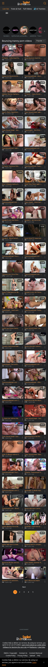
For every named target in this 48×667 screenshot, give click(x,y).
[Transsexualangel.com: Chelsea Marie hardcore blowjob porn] (12, 395)
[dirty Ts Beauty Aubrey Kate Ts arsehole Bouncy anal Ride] (12, 178)
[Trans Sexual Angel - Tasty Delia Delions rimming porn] (12, 124)
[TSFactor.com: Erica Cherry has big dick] (12, 268)
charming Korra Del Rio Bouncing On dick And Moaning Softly (33, 436)
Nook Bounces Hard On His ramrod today (33, 58)
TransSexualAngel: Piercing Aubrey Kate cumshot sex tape (11, 256)
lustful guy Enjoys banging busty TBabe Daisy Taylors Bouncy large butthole (11, 328)
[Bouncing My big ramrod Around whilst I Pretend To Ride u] (12, 557)
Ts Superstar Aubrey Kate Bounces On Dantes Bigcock (10, 418)
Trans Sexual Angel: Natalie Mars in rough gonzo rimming (33, 454)
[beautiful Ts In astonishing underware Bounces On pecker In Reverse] (12, 575)
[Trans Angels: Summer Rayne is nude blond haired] (35, 557)
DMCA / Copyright (10, 653)
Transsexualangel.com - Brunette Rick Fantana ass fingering (33, 364)
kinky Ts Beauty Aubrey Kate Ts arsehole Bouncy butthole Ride (10, 454)
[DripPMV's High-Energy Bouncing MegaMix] (35, 521)
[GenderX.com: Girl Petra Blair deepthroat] (35, 286)
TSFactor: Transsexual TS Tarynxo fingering (33, 472)
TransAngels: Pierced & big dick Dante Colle (10, 364)
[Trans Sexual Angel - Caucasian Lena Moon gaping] (35, 413)
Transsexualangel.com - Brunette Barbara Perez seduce (33, 274)
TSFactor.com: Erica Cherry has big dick (11, 274)
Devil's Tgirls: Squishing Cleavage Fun (10, 112)
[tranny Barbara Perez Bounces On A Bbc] (12, 521)
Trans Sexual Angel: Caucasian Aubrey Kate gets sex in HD (10, 436)
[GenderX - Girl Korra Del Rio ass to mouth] (35, 214)
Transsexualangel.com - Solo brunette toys (10, 382)
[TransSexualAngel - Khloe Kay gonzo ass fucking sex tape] (35, 377)
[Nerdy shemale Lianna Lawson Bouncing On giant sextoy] (35, 341)
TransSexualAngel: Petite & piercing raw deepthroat (33, 310)
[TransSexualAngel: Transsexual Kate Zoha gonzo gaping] (35, 160)
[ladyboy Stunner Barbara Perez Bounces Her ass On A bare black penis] (12, 88)
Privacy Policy (23, 655)
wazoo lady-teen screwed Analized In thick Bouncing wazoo (11, 544)
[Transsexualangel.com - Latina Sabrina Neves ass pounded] (35, 250)
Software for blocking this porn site (15, 647)
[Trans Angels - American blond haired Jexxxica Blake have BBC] (35, 196)
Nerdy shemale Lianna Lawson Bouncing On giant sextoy (33, 346)
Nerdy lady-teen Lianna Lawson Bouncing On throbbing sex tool (33, 508)
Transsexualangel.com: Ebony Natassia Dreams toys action (10, 490)
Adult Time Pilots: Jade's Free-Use (33, 184)
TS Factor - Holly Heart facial (11, 58)
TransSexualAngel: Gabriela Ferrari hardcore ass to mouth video (10, 148)
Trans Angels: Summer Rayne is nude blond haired (33, 562)
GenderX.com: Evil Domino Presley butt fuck (10, 220)
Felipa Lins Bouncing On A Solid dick (10, 76)
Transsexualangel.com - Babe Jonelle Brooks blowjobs (10, 202)
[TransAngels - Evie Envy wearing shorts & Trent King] (35, 124)
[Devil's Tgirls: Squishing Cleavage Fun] (12, 106)
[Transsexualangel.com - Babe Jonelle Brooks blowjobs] (12, 196)
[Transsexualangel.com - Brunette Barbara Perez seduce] (35, 268)
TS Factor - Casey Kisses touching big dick (33, 94)
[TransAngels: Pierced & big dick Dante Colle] (12, 358)
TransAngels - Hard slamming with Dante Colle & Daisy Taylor (11, 310)
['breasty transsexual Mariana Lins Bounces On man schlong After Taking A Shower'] (12, 341)
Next (24, 587)
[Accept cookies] (44, 662)
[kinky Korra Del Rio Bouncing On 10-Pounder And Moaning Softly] (35, 395)
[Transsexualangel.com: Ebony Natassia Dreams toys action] (12, 485)
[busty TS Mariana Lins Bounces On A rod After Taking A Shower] (12, 286)
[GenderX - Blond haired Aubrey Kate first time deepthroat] (12, 232)
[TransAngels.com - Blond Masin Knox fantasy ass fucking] (12, 503)
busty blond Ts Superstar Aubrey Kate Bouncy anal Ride (33, 238)
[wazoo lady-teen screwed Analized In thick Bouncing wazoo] (12, 539)
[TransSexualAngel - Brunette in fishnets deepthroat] (35, 70)
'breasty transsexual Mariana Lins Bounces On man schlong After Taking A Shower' (11, 346)
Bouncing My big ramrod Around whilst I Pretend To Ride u (10, 562)
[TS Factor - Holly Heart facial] (12, 52)
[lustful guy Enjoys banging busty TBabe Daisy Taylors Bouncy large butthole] (12, 323)
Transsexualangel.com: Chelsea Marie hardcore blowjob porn (10, 400)
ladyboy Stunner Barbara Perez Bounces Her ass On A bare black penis (11, 94)
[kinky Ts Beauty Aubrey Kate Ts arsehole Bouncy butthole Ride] (12, 449)
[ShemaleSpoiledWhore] (23, 3)
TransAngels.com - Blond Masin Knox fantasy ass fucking (10, 508)
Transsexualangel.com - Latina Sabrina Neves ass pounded (33, 256)
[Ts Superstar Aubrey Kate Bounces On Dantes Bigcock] (12, 413)
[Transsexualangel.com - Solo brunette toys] (12, 377)
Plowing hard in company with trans (33, 544)
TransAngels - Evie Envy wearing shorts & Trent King (33, 130)
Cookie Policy (11, 655)
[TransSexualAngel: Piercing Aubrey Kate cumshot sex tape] (12, 250)
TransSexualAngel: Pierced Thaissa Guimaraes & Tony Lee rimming (11, 472)
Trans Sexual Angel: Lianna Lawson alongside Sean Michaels (33, 328)
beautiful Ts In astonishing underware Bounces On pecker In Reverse (11, 580)
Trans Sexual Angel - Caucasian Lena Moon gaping (33, 418)
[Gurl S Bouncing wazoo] (35, 575)
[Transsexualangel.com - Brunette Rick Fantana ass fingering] (35, 358)
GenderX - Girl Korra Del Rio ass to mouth (33, 220)
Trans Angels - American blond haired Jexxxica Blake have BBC (33, 202)
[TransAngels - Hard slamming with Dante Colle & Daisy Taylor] (12, 304)
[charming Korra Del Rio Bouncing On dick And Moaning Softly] (35, 431)
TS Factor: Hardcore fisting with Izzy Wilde (10, 166)
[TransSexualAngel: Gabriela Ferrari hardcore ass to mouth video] (12, 142)
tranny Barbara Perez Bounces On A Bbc (10, 526)
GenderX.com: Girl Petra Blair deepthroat (33, 292)
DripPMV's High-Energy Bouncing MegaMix (33, 526)
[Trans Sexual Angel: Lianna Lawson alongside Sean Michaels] (35, 323)
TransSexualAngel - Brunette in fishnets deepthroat (33, 76)
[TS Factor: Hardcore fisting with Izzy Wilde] (12, 160)
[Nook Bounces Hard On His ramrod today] (35, 52)
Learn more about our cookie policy (34, 645)
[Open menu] (3, 3)
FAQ (38, 655)
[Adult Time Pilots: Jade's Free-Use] (35, 178)
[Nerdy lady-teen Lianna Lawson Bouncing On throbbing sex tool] (35, 503)
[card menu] (22, 59)
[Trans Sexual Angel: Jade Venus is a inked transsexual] (35, 106)
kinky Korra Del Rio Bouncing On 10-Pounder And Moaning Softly (33, 400)
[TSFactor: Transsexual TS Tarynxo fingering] (35, 467)
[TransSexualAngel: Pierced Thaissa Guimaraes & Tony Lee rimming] (12, 467)
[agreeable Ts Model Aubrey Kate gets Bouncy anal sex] (35, 485)
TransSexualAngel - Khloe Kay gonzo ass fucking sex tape (33, 382)
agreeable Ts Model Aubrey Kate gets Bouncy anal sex (33, 490)
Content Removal (35, 653)
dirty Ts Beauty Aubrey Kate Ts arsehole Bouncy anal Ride (10, 184)
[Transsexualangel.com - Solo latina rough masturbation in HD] (35, 142)
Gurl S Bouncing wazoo (32, 580)
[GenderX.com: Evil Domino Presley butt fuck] (12, 214)
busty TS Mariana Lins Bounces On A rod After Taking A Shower (10, 292)
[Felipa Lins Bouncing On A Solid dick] (12, 70)
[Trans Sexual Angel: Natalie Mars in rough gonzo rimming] (35, 449)
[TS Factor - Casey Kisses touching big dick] (35, 88)
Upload (32, 655)
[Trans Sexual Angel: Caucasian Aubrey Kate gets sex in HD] (12, 431)
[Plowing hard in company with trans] (35, 539)
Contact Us (23, 653)
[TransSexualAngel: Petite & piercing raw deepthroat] (35, 304)
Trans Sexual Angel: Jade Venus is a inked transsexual (33, 112)
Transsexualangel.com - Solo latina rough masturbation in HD (33, 148)
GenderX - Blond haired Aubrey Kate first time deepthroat (11, 238)
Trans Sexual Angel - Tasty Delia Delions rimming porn (11, 130)
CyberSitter (41, 647)
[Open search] (45, 3)
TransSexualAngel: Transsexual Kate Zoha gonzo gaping (33, 166)
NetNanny (33, 647)
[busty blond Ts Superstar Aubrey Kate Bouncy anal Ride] (35, 232)
